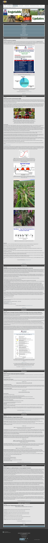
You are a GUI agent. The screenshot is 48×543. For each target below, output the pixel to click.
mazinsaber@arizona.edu (28, 410)
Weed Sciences (24, 31)
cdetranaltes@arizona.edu (8, 302)
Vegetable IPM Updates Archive (24, 35)
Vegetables (10, 7)
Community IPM (27, 5)
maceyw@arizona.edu (28, 91)
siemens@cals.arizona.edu (28, 366)
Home (5, 5)
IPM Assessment (21, 5)
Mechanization (24, 30)
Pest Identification (9, 5)
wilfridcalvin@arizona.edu (28, 462)
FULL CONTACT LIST (22, 539)
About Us (41, 5)
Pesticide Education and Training (34, 5)
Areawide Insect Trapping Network (24, 34)
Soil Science (24, 27)
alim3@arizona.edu (28, 500)
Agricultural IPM (15, 5)
